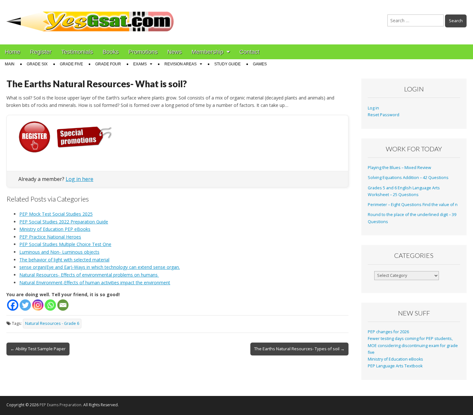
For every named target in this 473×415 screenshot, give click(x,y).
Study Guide (227, 64)
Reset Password (383, 115)
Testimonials (77, 52)
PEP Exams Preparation (60, 405)
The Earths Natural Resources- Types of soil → (299, 349)
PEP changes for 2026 (388, 332)
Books (111, 52)
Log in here (79, 179)
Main (9, 64)
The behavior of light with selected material (64, 260)
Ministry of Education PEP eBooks (54, 229)
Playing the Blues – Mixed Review (399, 167)
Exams (140, 64)
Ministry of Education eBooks (395, 359)
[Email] (63, 305)
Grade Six (37, 64)
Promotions (143, 52)
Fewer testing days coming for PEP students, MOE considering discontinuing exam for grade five (413, 345)
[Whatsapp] (50, 305)
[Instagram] (37, 305)
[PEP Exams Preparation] (90, 17)
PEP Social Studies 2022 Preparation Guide (63, 222)
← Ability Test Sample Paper (38, 349)
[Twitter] (25, 305)
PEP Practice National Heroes (50, 237)
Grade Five (71, 64)
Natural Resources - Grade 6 (52, 323)
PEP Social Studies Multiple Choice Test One (65, 244)
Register (40, 52)
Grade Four (108, 64)
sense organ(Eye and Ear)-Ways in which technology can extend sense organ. (99, 267)
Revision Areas (180, 64)
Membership (207, 52)
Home (12, 52)
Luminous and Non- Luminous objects (59, 252)
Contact (249, 52)
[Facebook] (12, 305)
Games (260, 64)
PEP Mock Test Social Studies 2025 (56, 214)
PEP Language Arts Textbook (395, 366)
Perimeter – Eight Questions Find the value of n (413, 204)
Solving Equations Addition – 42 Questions (408, 177)
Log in (373, 108)
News (174, 52)
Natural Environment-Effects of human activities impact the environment (94, 282)
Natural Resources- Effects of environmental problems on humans (89, 275)
